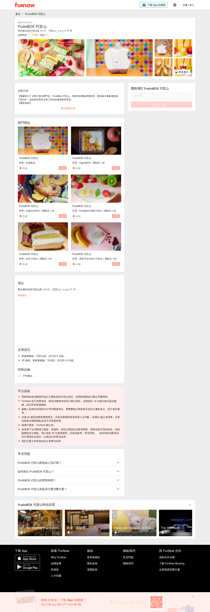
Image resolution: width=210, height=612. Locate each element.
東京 (18, 14)
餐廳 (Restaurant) (25, 22)
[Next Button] (189, 504)
